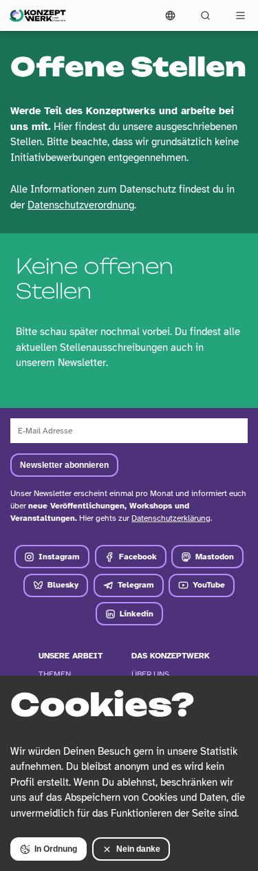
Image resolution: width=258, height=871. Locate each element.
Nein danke (138, 849)
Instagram (59, 556)
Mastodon (214, 556)
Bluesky (62, 585)
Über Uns (150, 674)
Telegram (136, 585)
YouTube (209, 585)
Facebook (138, 556)
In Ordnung (55, 849)
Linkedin (136, 614)
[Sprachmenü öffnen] (170, 15)
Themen (55, 674)
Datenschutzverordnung (81, 205)
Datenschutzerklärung (171, 518)
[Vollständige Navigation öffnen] (240, 15)
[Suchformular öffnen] (205, 15)
